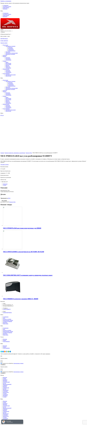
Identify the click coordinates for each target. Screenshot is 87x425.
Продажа (5, 339)
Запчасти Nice (29, 152)
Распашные (8, 58)
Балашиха (5, 379)
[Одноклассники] (5, 351)
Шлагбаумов (8, 63)
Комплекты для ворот (10, 54)
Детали (4, 185)
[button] (43, 11)
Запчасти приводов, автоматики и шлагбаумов (15, 152)
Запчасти (5, 55)
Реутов (4, 383)
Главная (2, 152)
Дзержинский (6, 387)
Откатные (8, 57)
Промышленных (11, 50)
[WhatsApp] (8, 351)
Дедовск (5, 393)
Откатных (10, 47)
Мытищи (5, 377)
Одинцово (5, 391)
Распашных (10, 48)
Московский (5, 390)
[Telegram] (6, 351)
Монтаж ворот (6, 69)
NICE (9, 198)
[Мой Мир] (10, 351)
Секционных (11, 49)
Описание (5, 183)
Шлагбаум (8, 51)
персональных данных (18, 363)
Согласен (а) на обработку (12, 363)
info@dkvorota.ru (4, 38)
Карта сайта (5, 323)
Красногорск (6, 392)
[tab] (44, 184)
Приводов (8, 66)
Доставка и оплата (7, 6)
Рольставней (8, 64)
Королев (5, 386)
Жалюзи (7, 65)
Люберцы (5, 385)
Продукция (5, 45)
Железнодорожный (7, 384)
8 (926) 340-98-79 (4, 40)
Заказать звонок (4, 42)
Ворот (7, 62)
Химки (4, 378)
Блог (4, 318)
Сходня (4, 396)
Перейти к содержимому (6, 1)
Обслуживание (6, 73)
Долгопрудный (6, 382)
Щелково (5, 380)
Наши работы (6, 7)
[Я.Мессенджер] (1, 351)
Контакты (5, 8)
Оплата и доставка (7, 319)
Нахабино (5, 395)
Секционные (8, 59)
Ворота (4, 56)
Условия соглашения (7, 321)
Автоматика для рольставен (12, 53)
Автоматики (8, 67)
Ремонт (4, 61)
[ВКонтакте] (3, 351)
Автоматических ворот (11, 74)
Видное (4, 388)
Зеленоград (5, 394)
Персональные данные (8, 320)
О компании (5, 5)
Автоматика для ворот (10, 46)
